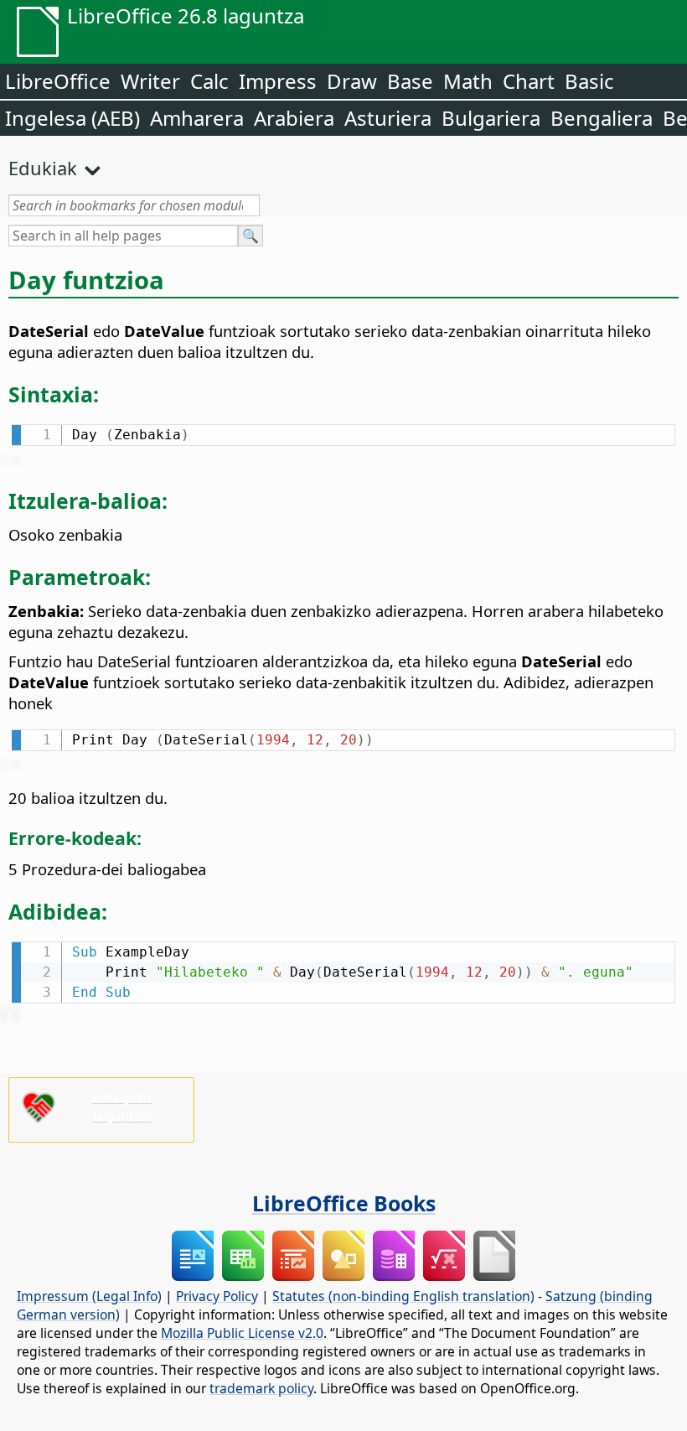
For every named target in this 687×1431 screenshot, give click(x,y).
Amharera (197, 118)
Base (410, 81)
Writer (150, 81)
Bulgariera (491, 118)
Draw (352, 81)
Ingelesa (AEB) (72, 118)
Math (468, 81)
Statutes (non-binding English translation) (403, 1296)
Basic (589, 81)
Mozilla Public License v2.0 (242, 1333)
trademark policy (261, 1388)
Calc (209, 81)
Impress (278, 81)
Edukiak (42, 167)
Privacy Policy (217, 1296)
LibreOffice (58, 81)
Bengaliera (601, 118)
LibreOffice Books (344, 1203)
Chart (529, 81)
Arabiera (294, 118)
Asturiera (387, 118)
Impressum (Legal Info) (89, 1296)
